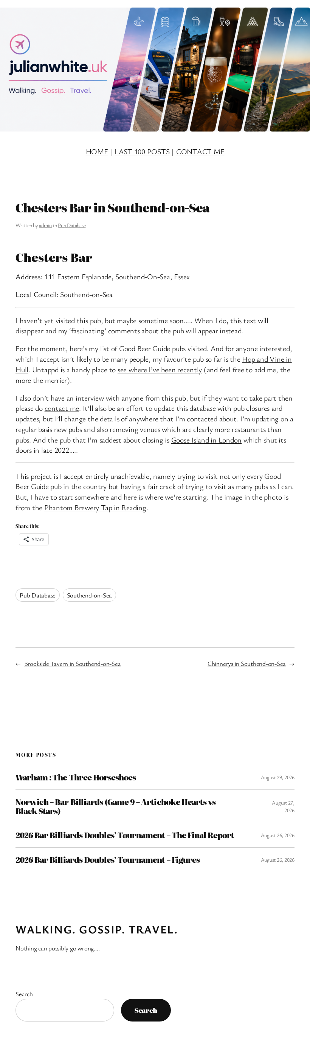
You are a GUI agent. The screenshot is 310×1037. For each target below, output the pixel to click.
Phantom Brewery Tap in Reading (95, 507)
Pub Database (71, 225)
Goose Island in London (206, 440)
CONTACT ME (200, 151)
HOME (97, 151)
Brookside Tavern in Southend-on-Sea (72, 663)
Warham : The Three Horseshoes (76, 777)
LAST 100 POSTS (142, 151)
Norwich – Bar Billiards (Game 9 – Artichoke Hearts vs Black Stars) (115, 806)
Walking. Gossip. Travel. (97, 929)
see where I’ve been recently (160, 369)
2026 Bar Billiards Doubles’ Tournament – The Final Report (125, 835)
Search (24, 993)
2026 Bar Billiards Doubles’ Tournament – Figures (108, 859)
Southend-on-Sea (89, 595)
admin (45, 225)
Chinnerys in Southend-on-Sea (247, 663)
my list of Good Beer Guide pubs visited (148, 348)
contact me (62, 408)
